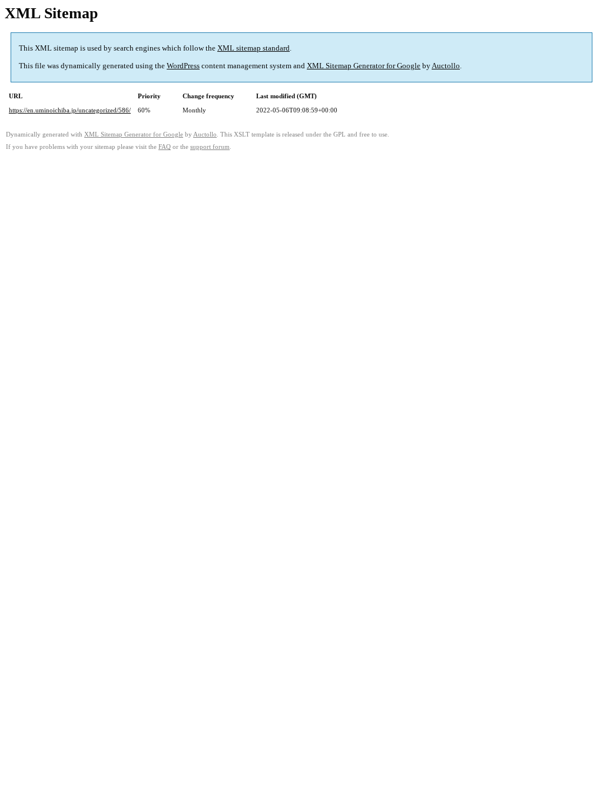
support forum (210, 147)
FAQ (164, 147)
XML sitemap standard (253, 48)
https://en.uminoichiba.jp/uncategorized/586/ (70, 110)
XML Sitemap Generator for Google (363, 65)
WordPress (183, 65)
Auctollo (446, 65)
